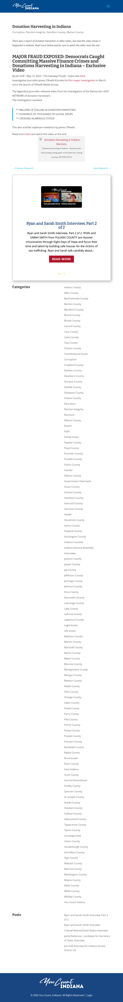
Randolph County (74, 747)
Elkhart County (72, 420)
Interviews (70, 553)
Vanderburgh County (76, 846)
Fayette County (72, 442)
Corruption (18, 32)
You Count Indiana (74, 902)
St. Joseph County (74, 797)
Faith (67, 431)
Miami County (72, 658)
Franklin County (73, 459)
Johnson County (73, 586)
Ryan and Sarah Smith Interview (82, 925)
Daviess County (73, 370)
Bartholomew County (76, 298)
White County (72, 891)
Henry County (72, 525)
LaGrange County (74, 603)
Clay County (71, 342)
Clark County (71, 337)
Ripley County (72, 752)
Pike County (71, 719)
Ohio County (71, 691)
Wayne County (72, 880)
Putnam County (73, 741)
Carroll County (72, 326)
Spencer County (73, 791)
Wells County (71, 885)
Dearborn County (74, 376)
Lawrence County (74, 619)
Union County (72, 841)
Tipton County (72, 830)
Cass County (71, 331)
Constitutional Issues (76, 354)
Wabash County (73, 863)
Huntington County (75, 536)
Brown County (72, 320)
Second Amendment (75, 780)
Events (68, 425)
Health (68, 514)
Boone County (72, 315)
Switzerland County (75, 819)
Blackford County (74, 309)
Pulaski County (72, 736)
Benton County (72, 304)
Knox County (71, 592)
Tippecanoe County (75, 824)
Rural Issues (71, 758)
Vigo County (71, 857)
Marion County (75, 32)
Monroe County (73, 664)
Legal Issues (71, 625)
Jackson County (72, 558)
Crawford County (73, 365)
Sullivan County (73, 813)
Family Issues (71, 437)
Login (89, 995)
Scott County (71, 775)
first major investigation (81, 80)
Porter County (72, 725)
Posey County (72, 730)
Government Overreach (77, 481)
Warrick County (73, 869)
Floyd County (71, 448)
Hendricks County (74, 520)
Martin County (72, 653)
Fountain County (73, 453)
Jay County (70, 570)
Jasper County (72, 564)
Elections (69, 414)
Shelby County (72, 786)
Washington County (75, 874)
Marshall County (73, 647)
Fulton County (72, 464)
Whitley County (72, 896)
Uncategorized (72, 835)
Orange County (72, 697)
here (82, 76)
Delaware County (74, 392)
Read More (61, 259)
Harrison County (73, 509)
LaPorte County (73, 614)
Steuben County (73, 808)
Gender (68, 470)
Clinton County (72, 348)
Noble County (72, 686)
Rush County (71, 763)
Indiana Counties (73, 542)
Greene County (72, 492)
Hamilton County (56, 32)
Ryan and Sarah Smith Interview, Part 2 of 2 (61, 225)
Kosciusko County (74, 597)
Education (70, 403)
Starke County (72, 802)
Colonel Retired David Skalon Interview (86, 930)
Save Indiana (71, 769)
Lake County (71, 608)
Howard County (73, 531)
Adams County (72, 287)
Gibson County (72, 475)
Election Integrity (35, 32)
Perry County (71, 714)
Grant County (72, 486)
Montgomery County (76, 669)
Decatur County (73, 381)
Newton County (73, 680)
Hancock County (73, 503)
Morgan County (73, 675)
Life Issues (70, 630)
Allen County (71, 293)
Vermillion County (74, 852)
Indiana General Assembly (79, 547)
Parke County (71, 708)
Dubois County (72, 398)
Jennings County (73, 581)
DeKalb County (72, 387)
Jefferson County (73, 575)
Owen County (71, 702)
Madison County (73, 636)
